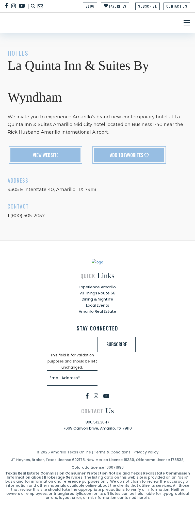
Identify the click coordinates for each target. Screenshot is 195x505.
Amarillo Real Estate (97, 311)
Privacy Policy (146, 452)
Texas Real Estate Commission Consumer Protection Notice (63, 473)
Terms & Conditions (112, 452)
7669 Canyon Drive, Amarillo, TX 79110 (97, 428)
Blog (90, 6)
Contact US (176, 6)
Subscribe (147, 6)
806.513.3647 (97, 422)
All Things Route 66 (97, 293)
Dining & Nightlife (97, 299)
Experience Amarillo (97, 287)
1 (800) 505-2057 (26, 215)
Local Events (97, 305)
